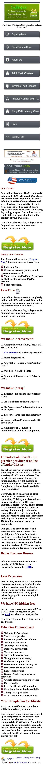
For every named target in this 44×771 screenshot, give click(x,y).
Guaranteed (10, 352)
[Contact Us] (22, 140)
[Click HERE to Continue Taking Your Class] (22, 50)
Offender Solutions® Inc (21, 762)
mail (7, 614)
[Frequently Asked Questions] (22, 127)
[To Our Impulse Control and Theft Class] (22, 102)
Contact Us (19, 758)
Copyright (9, 758)
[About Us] (22, 63)
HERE (28, 567)
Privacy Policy (29, 758)
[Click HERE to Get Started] (22, 38)
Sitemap (37, 758)
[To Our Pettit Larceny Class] (22, 115)
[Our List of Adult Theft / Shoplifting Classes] (22, 76)
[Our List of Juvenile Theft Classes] (22, 89)
